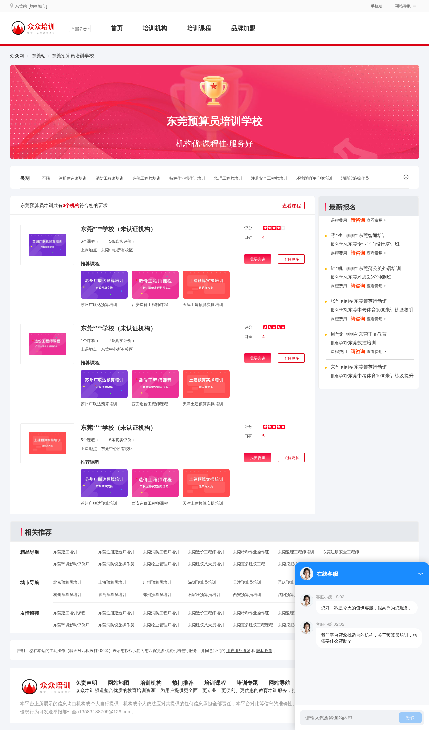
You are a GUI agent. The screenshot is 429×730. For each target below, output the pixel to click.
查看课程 (291, 205)
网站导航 (279, 682)
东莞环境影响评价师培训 (73, 563)
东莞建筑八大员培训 (206, 563)
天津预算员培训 (247, 582)
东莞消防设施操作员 (116, 563)
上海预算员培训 (112, 582)
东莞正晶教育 (373, 334)
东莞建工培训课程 (69, 612)
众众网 (17, 55)
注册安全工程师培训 (269, 178)
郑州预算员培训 (157, 594)
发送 (410, 717)
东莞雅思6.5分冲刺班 (369, 277)
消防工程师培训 (110, 178)
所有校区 (125, 249)
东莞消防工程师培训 (161, 551)
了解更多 (291, 259)
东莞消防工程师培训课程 (163, 612)
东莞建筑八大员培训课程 (208, 624)
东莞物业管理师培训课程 (163, 624)
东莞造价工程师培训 (206, 551)
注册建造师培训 (73, 178)
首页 (117, 27)
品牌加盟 (243, 27)
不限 (46, 178)
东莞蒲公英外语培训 (380, 268)
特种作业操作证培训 (187, 178)
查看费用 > (376, 220)
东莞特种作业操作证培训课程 (253, 612)
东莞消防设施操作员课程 (118, 624)
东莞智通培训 (373, 235)
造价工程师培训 (146, 178)
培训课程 (199, 27)
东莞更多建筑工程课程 (253, 624)
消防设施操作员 (355, 178)
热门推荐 (183, 682)
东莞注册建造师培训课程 (118, 612)
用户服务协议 (238, 650)
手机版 (377, 6)
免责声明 (86, 682)
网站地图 (118, 682)
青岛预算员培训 (112, 594)
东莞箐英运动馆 (370, 301)
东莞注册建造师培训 (116, 551)
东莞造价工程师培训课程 (208, 612)
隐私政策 (264, 650)
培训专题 (247, 682)
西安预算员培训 (247, 594)
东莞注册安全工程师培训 (343, 551)
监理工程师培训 (228, 178)
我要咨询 (258, 259)
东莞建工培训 (65, 551)
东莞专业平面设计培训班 (374, 244)
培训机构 (155, 27)
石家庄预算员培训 (204, 594)
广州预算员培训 (157, 582)
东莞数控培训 (362, 342)
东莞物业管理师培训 (161, 563)
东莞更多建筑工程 (249, 563)
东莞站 (39, 55)
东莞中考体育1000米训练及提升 (381, 310)
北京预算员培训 (67, 582)
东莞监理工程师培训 (296, 551)
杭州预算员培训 (67, 594)
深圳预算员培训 (202, 582)
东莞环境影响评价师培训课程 (73, 624)
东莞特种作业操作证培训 (253, 551)
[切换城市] (38, 6)
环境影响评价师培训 (314, 178)
